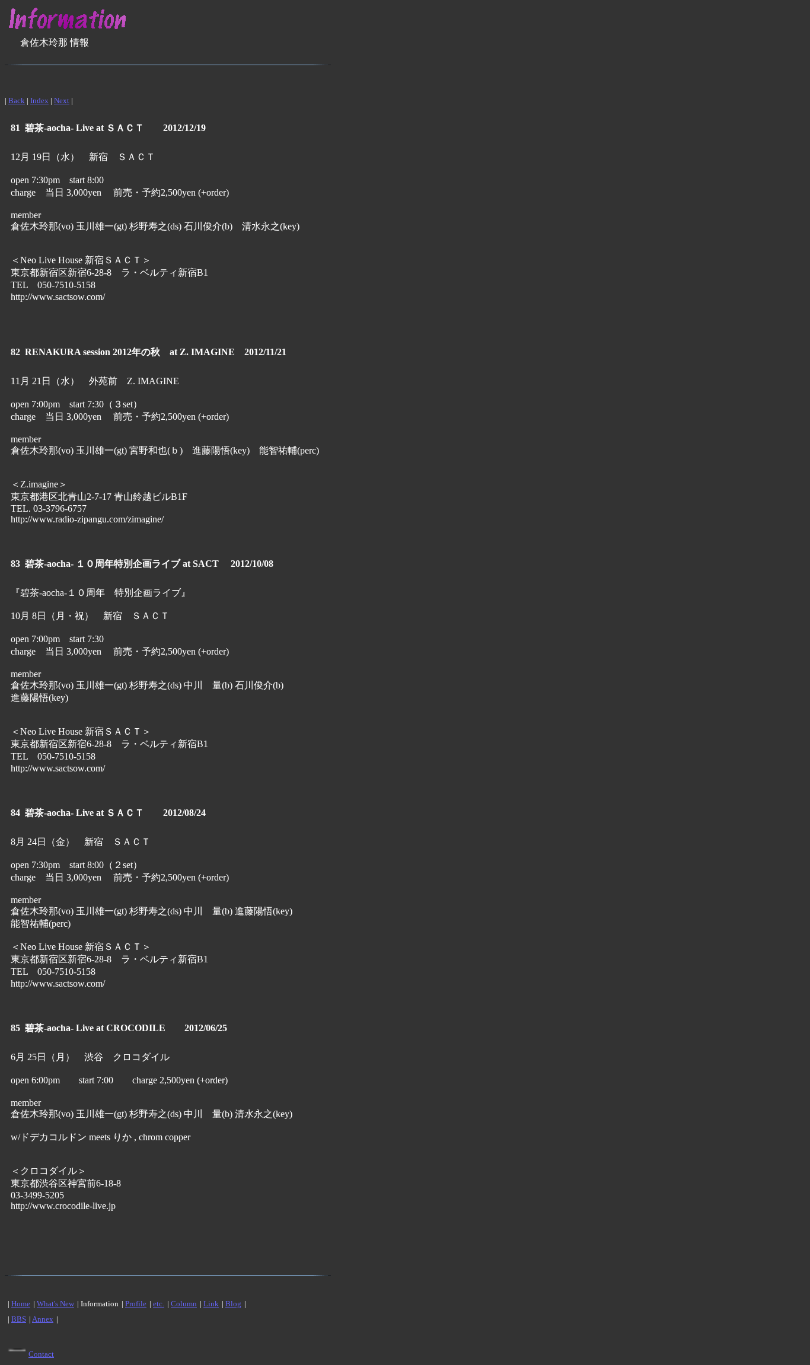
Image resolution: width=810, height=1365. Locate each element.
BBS (18, 1319)
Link (211, 1303)
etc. (158, 1303)
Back (16, 100)
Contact (41, 1354)
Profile (135, 1303)
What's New (55, 1303)
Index (39, 100)
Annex (42, 1319)
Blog (233, 1303)
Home (20, 1303)
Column (184, 1303)
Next (61, 100)
